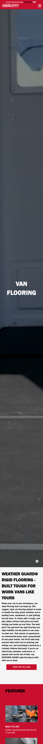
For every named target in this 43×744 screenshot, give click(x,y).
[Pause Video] (37, 561)
